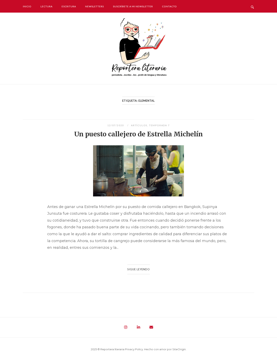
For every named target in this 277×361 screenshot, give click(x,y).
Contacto (169, 6)
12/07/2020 (116, 125)
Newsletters (94, 6)
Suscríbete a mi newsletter (133, 6)
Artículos (139, 125)
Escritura (69, 6)
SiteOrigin (179, 349)
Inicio (27, 6)
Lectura (47, 6)
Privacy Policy (134, 349)
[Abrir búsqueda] (252, 6)
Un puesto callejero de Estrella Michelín (138, 134)
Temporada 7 (159, 125)
